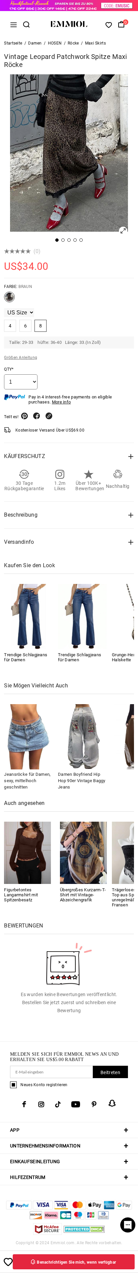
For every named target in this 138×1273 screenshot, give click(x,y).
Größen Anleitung (20, 357)
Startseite (13, 43)
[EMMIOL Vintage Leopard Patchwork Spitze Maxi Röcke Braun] (9, 299)
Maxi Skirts (95, 43)
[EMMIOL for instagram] (41, 1104)
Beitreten (110, 1072)
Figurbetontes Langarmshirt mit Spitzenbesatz (21, 894)
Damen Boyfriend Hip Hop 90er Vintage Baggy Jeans (82, 781)
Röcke (73, 43)
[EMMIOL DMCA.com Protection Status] (84, 1233)
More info (61, 401)
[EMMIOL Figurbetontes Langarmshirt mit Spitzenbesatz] (27, 852)
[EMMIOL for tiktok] (57, 1104)
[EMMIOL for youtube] (75, 1104)
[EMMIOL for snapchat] (112, 1103)
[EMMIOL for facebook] (24, 1104)
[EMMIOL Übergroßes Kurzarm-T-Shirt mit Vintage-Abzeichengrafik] (83, 852)
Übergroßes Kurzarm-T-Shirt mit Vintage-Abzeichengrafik (83, 894)
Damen (35, 43)
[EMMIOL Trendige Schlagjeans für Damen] (28, 616)
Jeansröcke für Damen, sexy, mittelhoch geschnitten (27, 781)
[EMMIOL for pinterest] (94, 1104)
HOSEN (55, 43)
